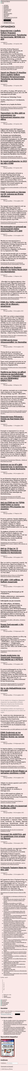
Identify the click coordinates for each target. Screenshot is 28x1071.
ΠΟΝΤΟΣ (6, 8)
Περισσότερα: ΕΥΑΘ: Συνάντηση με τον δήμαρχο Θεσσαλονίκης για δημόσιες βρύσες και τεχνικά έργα (13, 767)
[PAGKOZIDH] (5, 1002)
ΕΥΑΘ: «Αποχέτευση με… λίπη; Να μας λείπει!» (15, 933)
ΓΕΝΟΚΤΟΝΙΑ (7, 9)
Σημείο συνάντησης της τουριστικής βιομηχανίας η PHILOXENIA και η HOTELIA (12, 657)
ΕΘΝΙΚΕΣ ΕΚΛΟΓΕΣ (9, 23)
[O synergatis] (4, 1004)
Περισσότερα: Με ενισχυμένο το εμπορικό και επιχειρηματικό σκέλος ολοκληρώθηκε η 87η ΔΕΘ (13, 263)
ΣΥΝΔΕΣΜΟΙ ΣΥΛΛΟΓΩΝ (10, 17)
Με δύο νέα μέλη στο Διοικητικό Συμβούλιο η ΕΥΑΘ (14, 807)
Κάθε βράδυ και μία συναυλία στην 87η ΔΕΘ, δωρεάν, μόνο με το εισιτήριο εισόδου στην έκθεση (14, 900)
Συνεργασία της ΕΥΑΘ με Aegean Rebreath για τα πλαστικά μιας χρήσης (15, 943)
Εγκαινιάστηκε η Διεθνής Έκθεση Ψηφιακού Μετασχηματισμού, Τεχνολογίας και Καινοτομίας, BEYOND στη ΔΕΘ (14, 35)
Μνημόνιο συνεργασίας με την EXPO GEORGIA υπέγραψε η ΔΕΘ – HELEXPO (14, 904)
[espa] (2, 2)
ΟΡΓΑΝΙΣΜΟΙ (7, 20)
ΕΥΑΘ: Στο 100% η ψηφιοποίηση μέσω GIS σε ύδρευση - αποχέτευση (14, 304)
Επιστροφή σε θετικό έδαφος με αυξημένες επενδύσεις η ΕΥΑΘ (14, 772)
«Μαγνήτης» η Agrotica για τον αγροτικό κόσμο (15, 952)
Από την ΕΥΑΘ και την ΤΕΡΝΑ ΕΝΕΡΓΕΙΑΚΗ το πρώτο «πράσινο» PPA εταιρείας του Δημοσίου (12, 506)
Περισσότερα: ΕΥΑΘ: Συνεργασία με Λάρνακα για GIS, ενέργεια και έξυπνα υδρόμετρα (14, 222)
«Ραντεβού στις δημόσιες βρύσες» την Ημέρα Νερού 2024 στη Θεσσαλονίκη (14, 269)
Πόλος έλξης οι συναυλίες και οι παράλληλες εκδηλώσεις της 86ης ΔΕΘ (14, 964)
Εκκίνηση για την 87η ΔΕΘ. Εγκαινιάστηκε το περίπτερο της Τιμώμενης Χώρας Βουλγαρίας (14, 467)
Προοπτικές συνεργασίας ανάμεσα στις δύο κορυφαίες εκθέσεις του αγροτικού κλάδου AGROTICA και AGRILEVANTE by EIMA (14, 925)
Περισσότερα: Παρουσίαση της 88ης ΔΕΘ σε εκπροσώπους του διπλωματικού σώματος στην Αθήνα (14, 157)
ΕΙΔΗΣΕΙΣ (6, 6)
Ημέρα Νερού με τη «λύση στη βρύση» (13, 935)
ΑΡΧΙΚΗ (6, 5)
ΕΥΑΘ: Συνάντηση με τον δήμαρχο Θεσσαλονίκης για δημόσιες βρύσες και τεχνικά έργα (12, 735)
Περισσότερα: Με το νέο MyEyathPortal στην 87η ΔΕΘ (14, 729)
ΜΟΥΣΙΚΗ (6, 14)
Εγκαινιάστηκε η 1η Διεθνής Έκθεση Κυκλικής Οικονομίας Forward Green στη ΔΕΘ (15, 931)
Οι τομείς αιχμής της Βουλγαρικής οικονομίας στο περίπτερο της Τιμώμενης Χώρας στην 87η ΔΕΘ (15, 906)
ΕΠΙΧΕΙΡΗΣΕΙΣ (8, 21)
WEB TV (6, 16)
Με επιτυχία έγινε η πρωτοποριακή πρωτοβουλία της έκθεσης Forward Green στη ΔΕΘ (15, 916)
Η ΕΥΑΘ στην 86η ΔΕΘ (9, 969)
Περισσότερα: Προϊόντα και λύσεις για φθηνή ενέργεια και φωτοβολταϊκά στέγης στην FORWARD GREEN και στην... (14, 412)
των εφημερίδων (10, 1057)
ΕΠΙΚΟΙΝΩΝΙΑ (8, 19)
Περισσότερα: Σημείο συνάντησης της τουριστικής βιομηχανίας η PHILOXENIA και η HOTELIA (13, 684)
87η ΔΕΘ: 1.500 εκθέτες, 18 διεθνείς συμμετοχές (12, 581)
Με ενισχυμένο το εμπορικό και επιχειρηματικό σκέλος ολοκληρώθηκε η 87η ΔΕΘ (13, 229)
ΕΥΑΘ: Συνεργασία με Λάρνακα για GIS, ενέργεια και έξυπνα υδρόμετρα (13, 194)
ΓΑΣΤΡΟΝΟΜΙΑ (8, 13)
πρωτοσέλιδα (5, 1057)
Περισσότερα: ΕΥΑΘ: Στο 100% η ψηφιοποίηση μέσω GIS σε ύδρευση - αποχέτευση (14, 336)
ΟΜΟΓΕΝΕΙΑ (7, 10)
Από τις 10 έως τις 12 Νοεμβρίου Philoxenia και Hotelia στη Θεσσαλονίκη (11, 550)
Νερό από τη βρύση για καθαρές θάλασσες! (14, 934)
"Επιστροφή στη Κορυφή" (7, 1066)
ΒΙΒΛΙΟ (6, 12)
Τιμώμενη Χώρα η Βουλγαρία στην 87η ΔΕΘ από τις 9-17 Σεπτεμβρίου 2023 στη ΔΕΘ (15, 928)
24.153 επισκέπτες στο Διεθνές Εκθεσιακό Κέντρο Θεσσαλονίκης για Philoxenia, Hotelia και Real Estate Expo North (15, 946)
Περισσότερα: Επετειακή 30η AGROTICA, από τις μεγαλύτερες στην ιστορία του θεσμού (13, 863)
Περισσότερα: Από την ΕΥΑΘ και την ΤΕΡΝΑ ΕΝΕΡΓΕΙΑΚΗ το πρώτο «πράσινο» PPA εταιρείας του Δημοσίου (14, 544)
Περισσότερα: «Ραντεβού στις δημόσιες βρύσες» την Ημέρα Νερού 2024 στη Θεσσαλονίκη (13, 298)
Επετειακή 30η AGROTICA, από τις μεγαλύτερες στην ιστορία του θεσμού (13, 836)
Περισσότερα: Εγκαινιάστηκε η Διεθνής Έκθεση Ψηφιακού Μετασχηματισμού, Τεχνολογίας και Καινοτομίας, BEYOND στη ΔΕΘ (12, 68)
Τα (2, 1057)
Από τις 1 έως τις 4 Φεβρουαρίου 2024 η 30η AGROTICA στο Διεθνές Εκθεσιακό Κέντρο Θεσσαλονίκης (14, 913)
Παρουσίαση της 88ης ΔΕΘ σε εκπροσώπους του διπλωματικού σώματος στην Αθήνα (13, 116)
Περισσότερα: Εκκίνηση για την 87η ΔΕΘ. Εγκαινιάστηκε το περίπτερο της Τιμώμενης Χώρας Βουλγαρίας (13, 498)
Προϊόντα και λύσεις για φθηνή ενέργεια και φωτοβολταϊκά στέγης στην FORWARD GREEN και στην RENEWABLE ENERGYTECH (13, 376)
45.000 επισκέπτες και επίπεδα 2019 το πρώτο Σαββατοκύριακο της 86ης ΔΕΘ (15, 962)
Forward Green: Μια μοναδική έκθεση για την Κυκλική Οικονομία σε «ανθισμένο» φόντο (15, 921)
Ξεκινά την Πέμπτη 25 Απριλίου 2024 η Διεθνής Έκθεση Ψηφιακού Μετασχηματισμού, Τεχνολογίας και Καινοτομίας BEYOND (13, 77)
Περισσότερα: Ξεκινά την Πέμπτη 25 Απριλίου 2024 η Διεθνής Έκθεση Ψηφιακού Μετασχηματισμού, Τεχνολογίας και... (14, 108)
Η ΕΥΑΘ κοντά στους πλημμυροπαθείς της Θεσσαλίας (14, 341)
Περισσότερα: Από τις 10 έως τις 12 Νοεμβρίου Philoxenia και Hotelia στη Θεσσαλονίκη (12, 576)
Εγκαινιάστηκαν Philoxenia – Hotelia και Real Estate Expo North (12, 419)
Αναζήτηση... (4, 1063)
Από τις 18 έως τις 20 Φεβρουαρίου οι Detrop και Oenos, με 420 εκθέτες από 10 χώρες (15, 940)
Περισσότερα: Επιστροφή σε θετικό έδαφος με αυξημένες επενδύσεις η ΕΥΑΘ (12, 802)
